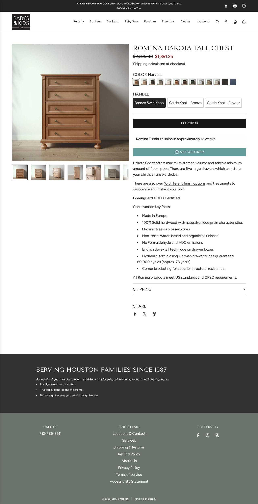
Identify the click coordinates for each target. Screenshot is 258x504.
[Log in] (226, 21)
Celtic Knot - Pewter (223, 103)
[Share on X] (144, 314)
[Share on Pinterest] (154, 314)
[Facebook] (226, 6)
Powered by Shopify (145, 498)
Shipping (140, 64)
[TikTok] (243, 6)
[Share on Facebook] (135, 314)
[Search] (217, 21)
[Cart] (243, 21)
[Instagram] (235, 6)
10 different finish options (184, 183)
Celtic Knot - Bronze (185, 103)
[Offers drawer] (235, 21)
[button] (15, 103)
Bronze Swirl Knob (149, 103)
